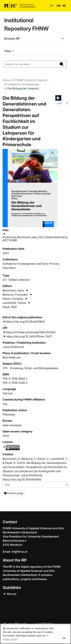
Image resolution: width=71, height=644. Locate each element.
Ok (63, 638)
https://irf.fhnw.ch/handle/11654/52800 (30, 332)
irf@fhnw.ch (20, 551)
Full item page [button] (15, 493)
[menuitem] (35, 38)
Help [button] (8, 51)
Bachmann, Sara (13, 290)
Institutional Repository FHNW (26, 24)
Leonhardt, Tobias (14, 303)
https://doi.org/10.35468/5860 (25, 321)
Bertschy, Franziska (15, 294)
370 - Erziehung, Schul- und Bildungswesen (30, 368)
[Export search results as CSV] (58, 98)
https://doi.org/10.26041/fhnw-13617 (29, 336)
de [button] (52, 5)
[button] (64, 5)
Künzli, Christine (13, 298)
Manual (11, 594)
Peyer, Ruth (10, 307)
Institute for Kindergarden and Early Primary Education (24, 84)
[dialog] (35, 634)
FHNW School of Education (32, 80)
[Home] (20, 5)
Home (7, 80)
